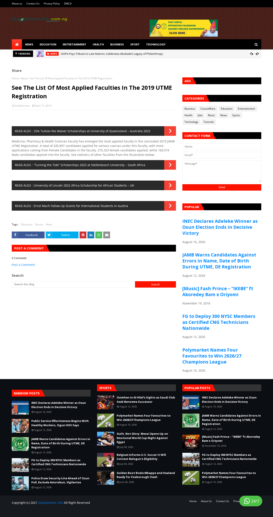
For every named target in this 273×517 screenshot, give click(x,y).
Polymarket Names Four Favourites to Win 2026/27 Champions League (211, 356)
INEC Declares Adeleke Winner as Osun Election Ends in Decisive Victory (220, 227)
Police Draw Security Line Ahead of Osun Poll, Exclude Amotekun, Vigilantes (60, 480)
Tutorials (208, 122)
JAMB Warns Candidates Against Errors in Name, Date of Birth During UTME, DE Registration (219, 261)
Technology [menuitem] (156, 44)
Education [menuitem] (48, 44)
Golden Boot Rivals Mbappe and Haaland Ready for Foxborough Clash (146, 475)
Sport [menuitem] (135, 44)
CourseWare (207, 108)
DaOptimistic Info (50, 503)
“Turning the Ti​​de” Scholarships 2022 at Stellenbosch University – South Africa (89, 165)
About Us (206, 501)
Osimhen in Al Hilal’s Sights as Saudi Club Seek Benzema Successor (146, 399)
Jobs (200, 115)
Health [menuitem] (98, 44)
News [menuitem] (29, 44)
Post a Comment (23, 265)
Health (188, 115)
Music (211, 115)
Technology (191, 122)
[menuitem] (17, 44)
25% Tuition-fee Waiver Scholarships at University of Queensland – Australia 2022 (92, 131)
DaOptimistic (22, 105)
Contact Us (32, 3)
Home (15, 78)
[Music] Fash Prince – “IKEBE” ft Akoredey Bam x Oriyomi (217, 291)
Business (189, 108)
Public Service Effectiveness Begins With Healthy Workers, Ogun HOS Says (60, 423)
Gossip (39, 224)
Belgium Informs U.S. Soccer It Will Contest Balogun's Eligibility (141, 457)
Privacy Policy (52, 3)
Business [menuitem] (117, 44)
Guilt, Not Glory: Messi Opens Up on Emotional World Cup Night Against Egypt (142, 438)
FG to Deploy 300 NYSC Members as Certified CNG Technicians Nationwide (218, 322)
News (24, 78)
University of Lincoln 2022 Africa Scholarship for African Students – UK (84, 185)
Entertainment (246, 108)
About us (17, 3)
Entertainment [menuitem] (74, 44)
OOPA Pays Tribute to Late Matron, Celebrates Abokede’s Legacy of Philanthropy (112, 54)
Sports (236, 115)
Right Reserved (61, 511)
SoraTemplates (37, 511)
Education (26, 224)
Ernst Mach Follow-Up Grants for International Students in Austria (81, 206)
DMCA (68, 3)
